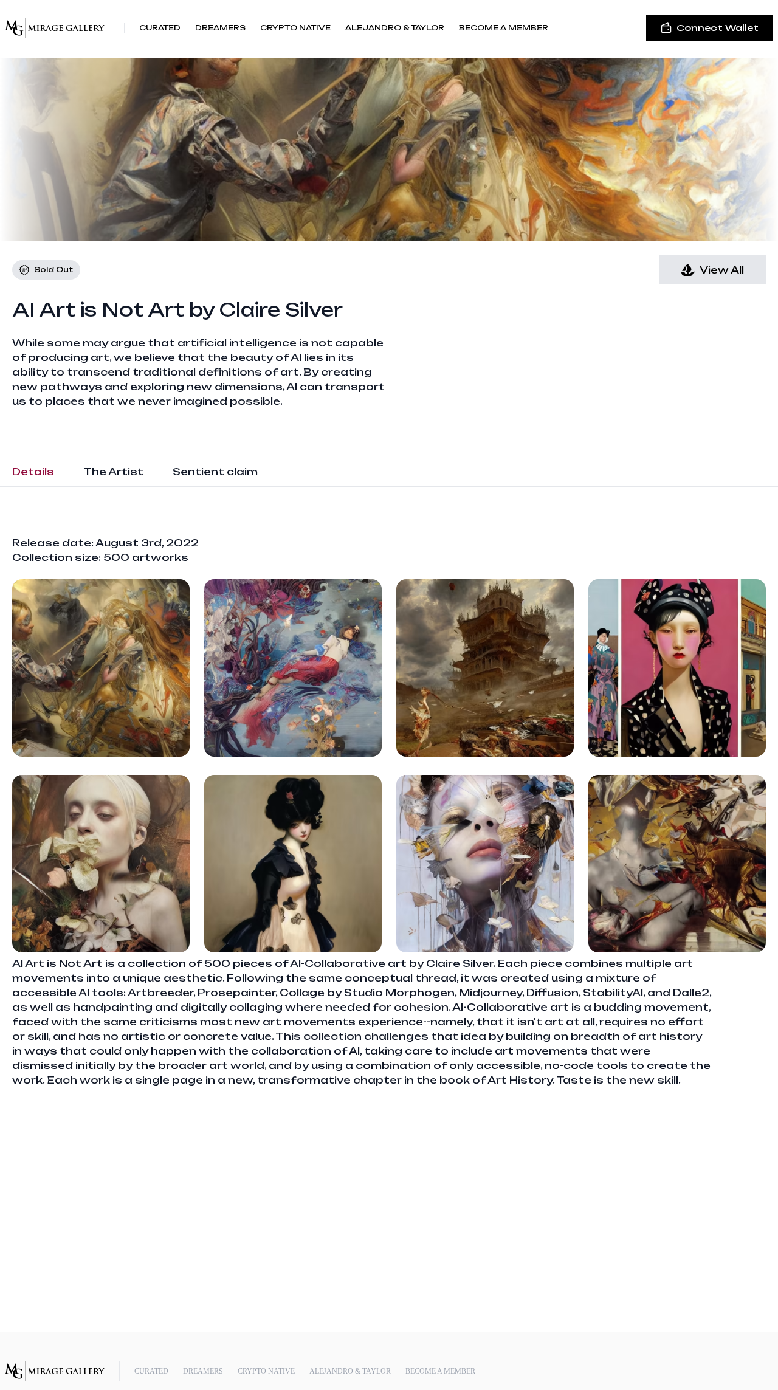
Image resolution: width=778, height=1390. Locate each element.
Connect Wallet (717, 27)
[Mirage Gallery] (55, 28)
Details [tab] (33, 472)
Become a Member (503, 27)
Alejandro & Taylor (394, 27)
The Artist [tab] (113, 472)
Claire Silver (281, 309)
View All (722, 270)
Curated (160, 27)
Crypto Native (295, 27)
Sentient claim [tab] (215, 472)
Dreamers (220, 27)
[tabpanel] (389, 811)
